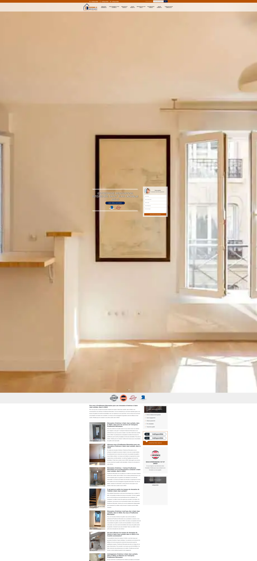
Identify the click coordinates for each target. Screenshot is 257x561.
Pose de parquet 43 (132, 7)
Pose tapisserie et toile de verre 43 (114, 7)
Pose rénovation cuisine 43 (150, 7)
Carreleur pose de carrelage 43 (169, 7)
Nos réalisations (115, 203)
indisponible (94, 1)
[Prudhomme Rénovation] (90, 7)
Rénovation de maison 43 (124, 7)
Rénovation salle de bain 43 (141, 7)
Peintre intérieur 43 (159, 7)
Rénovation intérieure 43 (103, 7)
